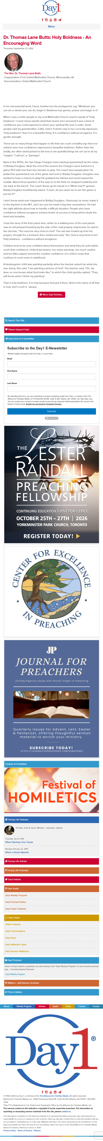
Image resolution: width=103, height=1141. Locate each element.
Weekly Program (24, 1006)
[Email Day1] (59, 20)
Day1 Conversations (15, 931)
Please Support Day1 (18, 329)
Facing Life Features (17, 820)
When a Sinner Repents (17, 852)
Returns (37, 1131)
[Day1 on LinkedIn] (55, 20)
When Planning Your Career (19, 842)
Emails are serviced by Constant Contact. (44, 404)
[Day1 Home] (51, 7)
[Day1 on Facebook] (43, 20)
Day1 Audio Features (15, 909)
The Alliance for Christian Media (54, 1096)
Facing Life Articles (17, 861)
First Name (12, 371)
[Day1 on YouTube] (51, 20)
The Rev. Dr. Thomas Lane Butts (22, 73)
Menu (51, 26)
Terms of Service (24, 1131)
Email (9, 359)
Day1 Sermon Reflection (17, 951)
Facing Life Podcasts (17, 870)
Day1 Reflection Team (16, 945)
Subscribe (51, 411)
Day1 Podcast (14, 960)
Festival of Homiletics (16, 764)
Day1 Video (14, 918)
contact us (66, 1112)
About (6, 1006)
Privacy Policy (9, 1131)
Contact (81, 1006)
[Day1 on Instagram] (46, 20)
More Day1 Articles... (52, 294)
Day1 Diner (10, 938)
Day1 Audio (13, 889)
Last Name (12, 383)
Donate (96, 1006)
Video (68, 1006)
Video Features (13, 924)
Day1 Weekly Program (16, 895)
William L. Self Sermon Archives (23, 983)
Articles (42, 1006)
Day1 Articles (14, 879)
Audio (55, 1006)
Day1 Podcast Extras (15, 902)
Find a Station (15, 992)
